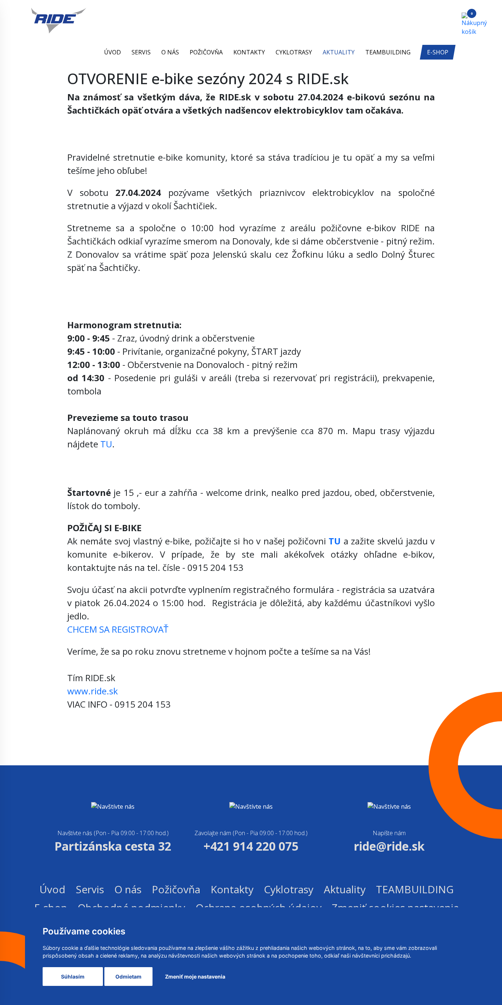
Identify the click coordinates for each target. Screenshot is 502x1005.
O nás (170, 52)
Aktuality (339, 52)
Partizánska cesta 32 (112, 846)
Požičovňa (206, 52)
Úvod (112, 52)
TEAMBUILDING (387, 52)
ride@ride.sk (389, 846)
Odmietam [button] (128, 976)
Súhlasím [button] (73, 976)
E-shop (437, 52)
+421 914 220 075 (251, 846)
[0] (467, 23)
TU (106, 444)
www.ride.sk (92, 691)
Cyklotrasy (294, 52)
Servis (141, 52)
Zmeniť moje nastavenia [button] (195, 976)
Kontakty (249, 52)
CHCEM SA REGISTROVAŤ (117, 629)
